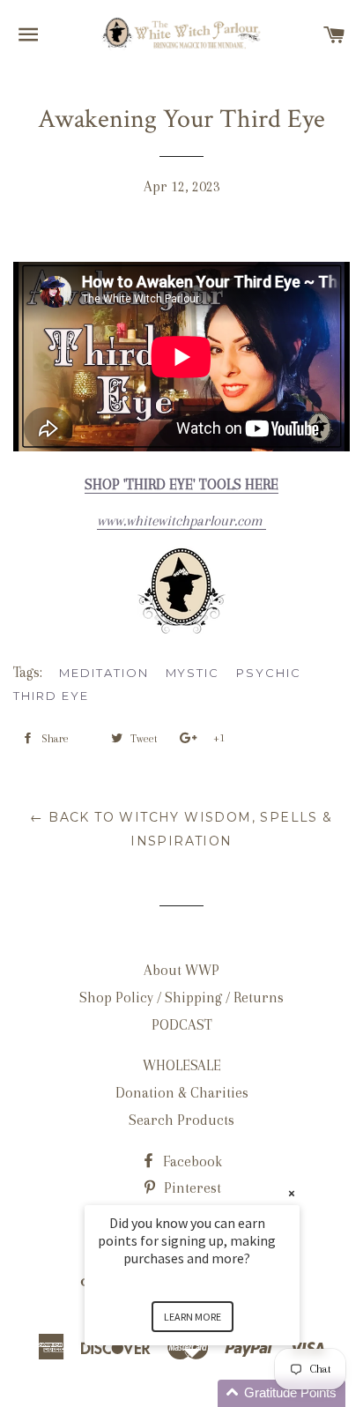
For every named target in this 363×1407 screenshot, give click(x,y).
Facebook (190, 1161)
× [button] (291, 1193)
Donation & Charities (181, 1092)
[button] (213, 1393)
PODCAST (182, 1024)
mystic (193, 673)
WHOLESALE (182, 1065)
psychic (268, 673)
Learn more (192, 1316)
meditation (104, 673)
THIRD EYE (51, 696)
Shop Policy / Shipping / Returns (181, 997)
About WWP (181, 970)
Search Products (181, 1120)
